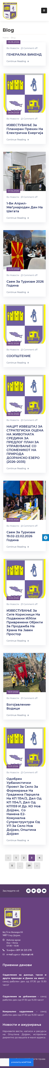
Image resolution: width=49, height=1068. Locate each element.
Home (6, 38)
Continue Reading (16, 61)
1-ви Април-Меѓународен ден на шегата (25, 207)
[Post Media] (24, 93)
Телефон (19, 950)
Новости (14, 48)
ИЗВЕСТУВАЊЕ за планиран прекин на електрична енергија (25, 129)
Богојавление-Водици (19, 706)
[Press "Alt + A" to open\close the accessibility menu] (45, 537)
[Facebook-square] (28, 890)
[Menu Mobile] (44, 10)
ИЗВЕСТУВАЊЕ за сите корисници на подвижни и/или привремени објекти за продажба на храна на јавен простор (25, 622)
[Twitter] (33, 890)
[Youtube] (44, 890)
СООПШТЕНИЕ (19, 356)
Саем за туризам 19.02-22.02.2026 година (21, 536)
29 (29, 865)
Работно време (14, 940)
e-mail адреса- (20, 954)
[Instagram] (39, 890)
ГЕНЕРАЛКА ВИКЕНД (24, 54)
